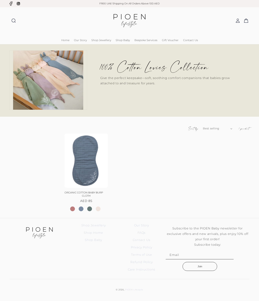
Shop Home (93, 233)
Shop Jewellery (93, 225)
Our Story (141, 225)
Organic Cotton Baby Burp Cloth (83, 194)
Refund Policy (141, 262)
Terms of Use (141, 254)
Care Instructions (141, 269)
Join (200, 266)
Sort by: (193, 128)
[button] (13, 20)
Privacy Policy (141, 247)
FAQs (141, 233)
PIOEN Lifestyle (134, 289)
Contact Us (141, 240)
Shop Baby (93, 240)
